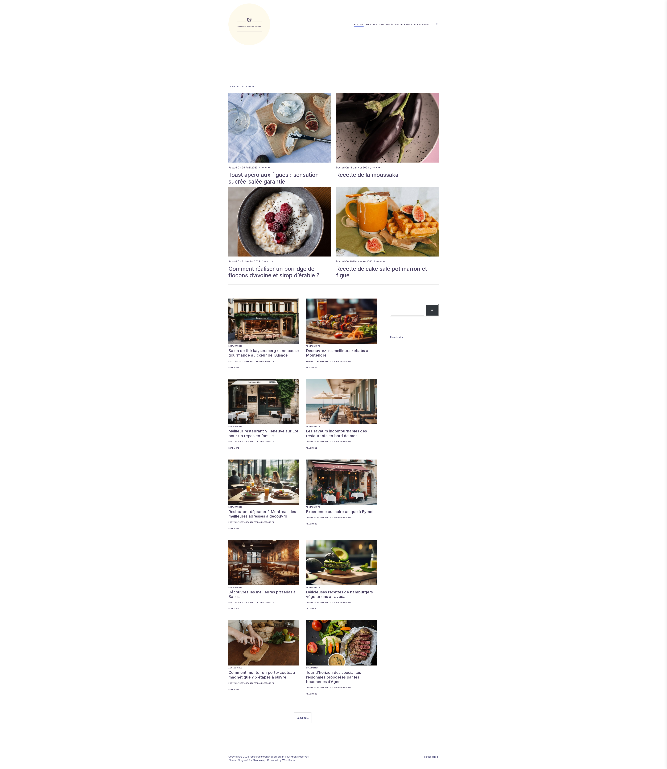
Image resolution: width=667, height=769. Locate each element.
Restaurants (403, 24)
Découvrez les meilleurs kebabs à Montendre (337, 352)
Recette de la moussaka (367, 174)
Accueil (359, 24)
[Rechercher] (432, 310)
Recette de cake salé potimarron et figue (381, 272)
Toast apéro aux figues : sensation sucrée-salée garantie (273, 178)
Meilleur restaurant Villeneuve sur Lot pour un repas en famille (263, 433)
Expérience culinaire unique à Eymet (340, 511)
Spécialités (386, 24)
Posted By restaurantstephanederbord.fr (251, 361)
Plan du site (396, 337)
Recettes (371, 24)
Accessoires (422, 24)
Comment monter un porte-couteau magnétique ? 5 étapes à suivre (261, 674)
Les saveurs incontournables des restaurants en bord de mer (336, 433)
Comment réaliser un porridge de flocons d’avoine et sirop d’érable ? (273, 272)
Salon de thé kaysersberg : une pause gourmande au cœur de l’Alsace (263, 352)
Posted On (243, 167)
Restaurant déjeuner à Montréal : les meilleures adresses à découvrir (262, 513)
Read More (233, 367)
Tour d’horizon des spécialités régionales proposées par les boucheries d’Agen (333, 677)
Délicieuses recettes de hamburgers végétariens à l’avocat (339, 594)
